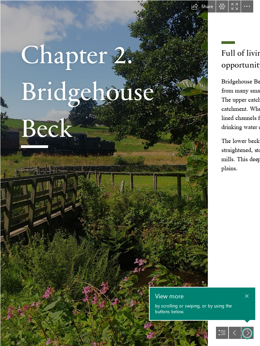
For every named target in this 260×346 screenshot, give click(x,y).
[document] (130, 173)
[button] (202, 6)
